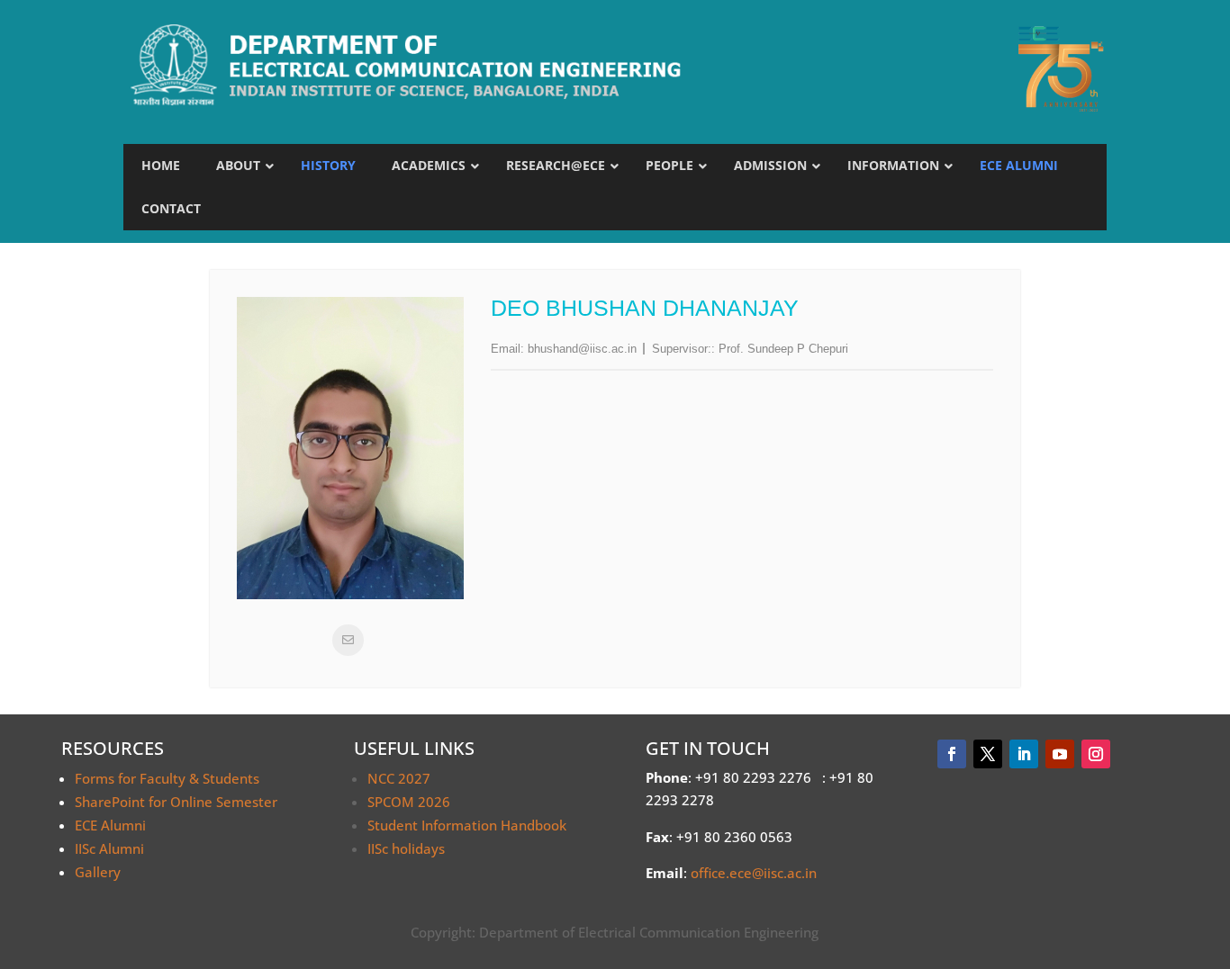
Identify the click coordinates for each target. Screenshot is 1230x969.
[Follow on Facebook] (951, 754)
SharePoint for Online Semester (176, 802)
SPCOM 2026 (408, 802)
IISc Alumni (109, 848)
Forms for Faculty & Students (167, 778)
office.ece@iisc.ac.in (754, 873)
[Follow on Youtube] (1059, 754)
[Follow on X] (987, 754)
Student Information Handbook (466, 825)
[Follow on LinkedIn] (1023, 754)
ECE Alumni (110, 825)
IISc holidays (406, 848)
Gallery (98, 872)
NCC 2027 (398, 778)
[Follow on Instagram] (1095, 754)
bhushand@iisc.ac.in (582, 348)
